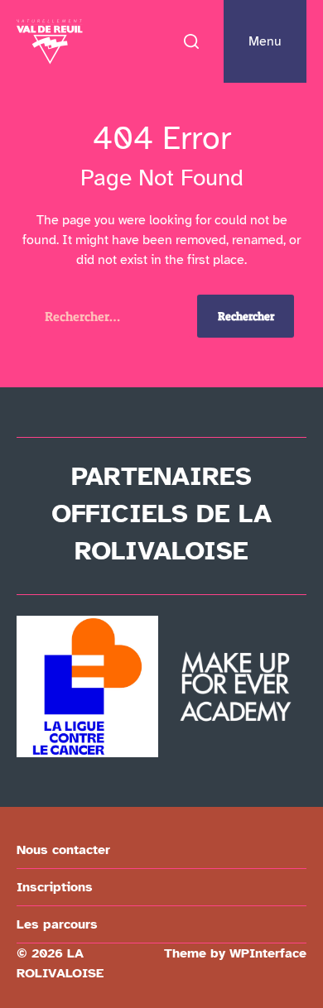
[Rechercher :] (106, 319)
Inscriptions (55, 887)
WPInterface (267, 953)
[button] (191, 41)
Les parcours (57, 924)
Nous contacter (63, 850)
